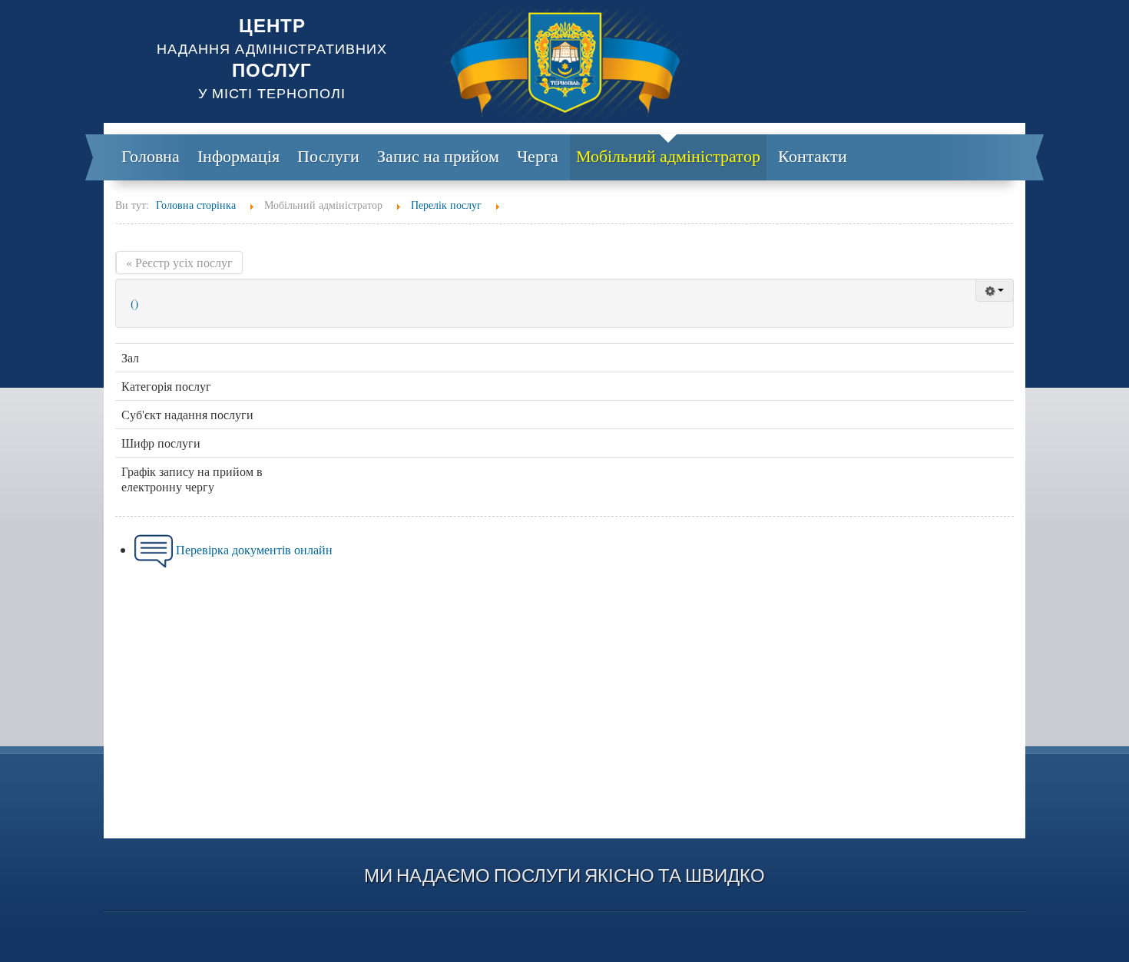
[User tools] (994, 290)
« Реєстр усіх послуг (179, 262)
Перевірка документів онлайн (254, 549)
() (134, 303)
